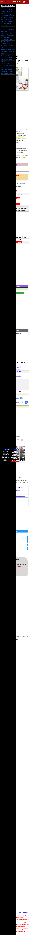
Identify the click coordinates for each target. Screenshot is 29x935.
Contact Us (25, 912)
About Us (19, 912)
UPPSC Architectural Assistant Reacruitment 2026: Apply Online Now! (7, 71)
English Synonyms (20, 496)
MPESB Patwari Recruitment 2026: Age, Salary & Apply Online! (7, 57)
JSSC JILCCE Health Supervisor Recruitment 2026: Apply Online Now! (7, 43)
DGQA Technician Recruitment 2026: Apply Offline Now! (7, 29)
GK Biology (18, 501)
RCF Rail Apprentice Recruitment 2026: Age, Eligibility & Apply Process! (8, 9)
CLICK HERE (18, 371)
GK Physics (18, 498)
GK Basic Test (19, 487)
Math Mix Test (19, 490)
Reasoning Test (19, 493)
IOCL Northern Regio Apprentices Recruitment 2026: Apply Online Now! (7, 15)
